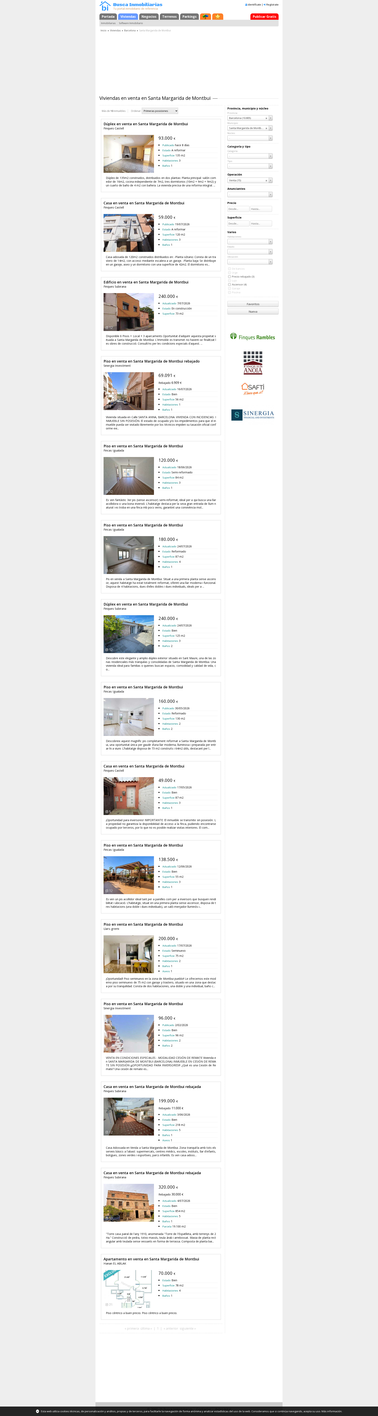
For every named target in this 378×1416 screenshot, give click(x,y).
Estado (166, 150)
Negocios (149, 16)
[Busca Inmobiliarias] (105, 9)
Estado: (231, 246)
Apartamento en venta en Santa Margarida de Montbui (151, 1259)
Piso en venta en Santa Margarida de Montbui (143, 446)
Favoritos (253, 304)
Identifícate (254, 4)
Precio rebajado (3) (243, 276)
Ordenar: (136, 111)
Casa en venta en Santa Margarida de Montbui (144, 203)
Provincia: (232, 112)
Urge (235, 272)
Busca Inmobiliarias (137, 5)
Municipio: (232, 123)
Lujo (234, 280)
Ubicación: (232, 256)
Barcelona (130, 30)
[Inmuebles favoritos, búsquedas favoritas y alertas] (217, 16)
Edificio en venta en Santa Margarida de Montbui (146, 282)
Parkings (189, 16)
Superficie (168, 155)
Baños (166, 165)
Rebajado (164, 383)
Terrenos (169, 16)
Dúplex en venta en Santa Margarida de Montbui (146, 124)
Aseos (166, 971)
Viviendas (128, 16)
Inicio (104, 30)
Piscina (236, 292)
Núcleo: (231, 133)
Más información (331, 1411)
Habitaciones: (234, 236)
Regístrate (272, 4)
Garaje (236, 288)
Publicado (168, 145)
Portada (108, 16)
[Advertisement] (189, 62)
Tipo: (230, 161)
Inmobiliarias (108, 23)
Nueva (253, 311)
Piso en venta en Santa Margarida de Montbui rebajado (152, 361)
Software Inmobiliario (131, 23)
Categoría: (232, 151)
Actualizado (169, 303)
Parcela (166, 1226)
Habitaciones (170, 160)
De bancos (238, 268)
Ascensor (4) (239, 284)
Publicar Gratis (264, 16)
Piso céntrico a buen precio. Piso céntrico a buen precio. (141, 1313)
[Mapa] (205, 16)
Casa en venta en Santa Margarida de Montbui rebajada (152, 1086)
